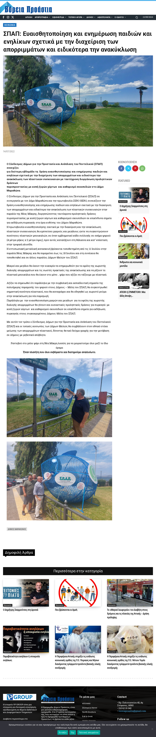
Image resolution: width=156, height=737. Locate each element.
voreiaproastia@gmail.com (132, 711)
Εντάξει (62, 732)
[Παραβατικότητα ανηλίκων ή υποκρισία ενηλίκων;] (26, 639)
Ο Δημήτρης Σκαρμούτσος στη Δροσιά (20, 609)
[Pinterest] (135, 168)
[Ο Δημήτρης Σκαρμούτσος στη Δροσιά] (133, 195)
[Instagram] (8, 17)
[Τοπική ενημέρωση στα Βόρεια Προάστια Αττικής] (28, 8)
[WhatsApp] (142, 168)
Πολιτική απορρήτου (89, 732)
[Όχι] (152, 728)
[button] (137, 17)
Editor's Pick (124, 287)
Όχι (72, 732)
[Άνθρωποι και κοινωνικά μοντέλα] (133, 251)
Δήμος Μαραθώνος (17, 529)
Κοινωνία (9, 25)
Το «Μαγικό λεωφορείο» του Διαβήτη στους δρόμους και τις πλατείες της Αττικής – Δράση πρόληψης (128, 613)
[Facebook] (3, 17)
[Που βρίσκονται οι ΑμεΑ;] (133, 225)
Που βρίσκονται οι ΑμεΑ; (131, 236)
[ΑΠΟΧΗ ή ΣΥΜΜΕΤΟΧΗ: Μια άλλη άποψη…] (133, 281)
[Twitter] (13, 17)
